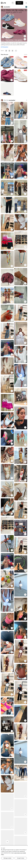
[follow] (26, 7)
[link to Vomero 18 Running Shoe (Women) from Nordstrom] (7, 75)
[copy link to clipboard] (16, 51)
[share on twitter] (12, 51)
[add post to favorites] (25, 39)
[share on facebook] (6, 51)
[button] (26, 3)
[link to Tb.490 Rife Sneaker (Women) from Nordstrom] (7, 62)
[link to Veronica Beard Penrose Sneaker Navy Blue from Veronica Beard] (7, 89)
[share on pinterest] (9, 51)
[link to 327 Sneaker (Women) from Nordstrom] (20, 75)
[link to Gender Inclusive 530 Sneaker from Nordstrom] (20, 62)
